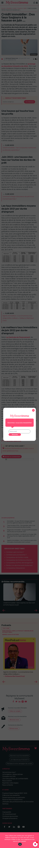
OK (20, 844)
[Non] (37, 840)
